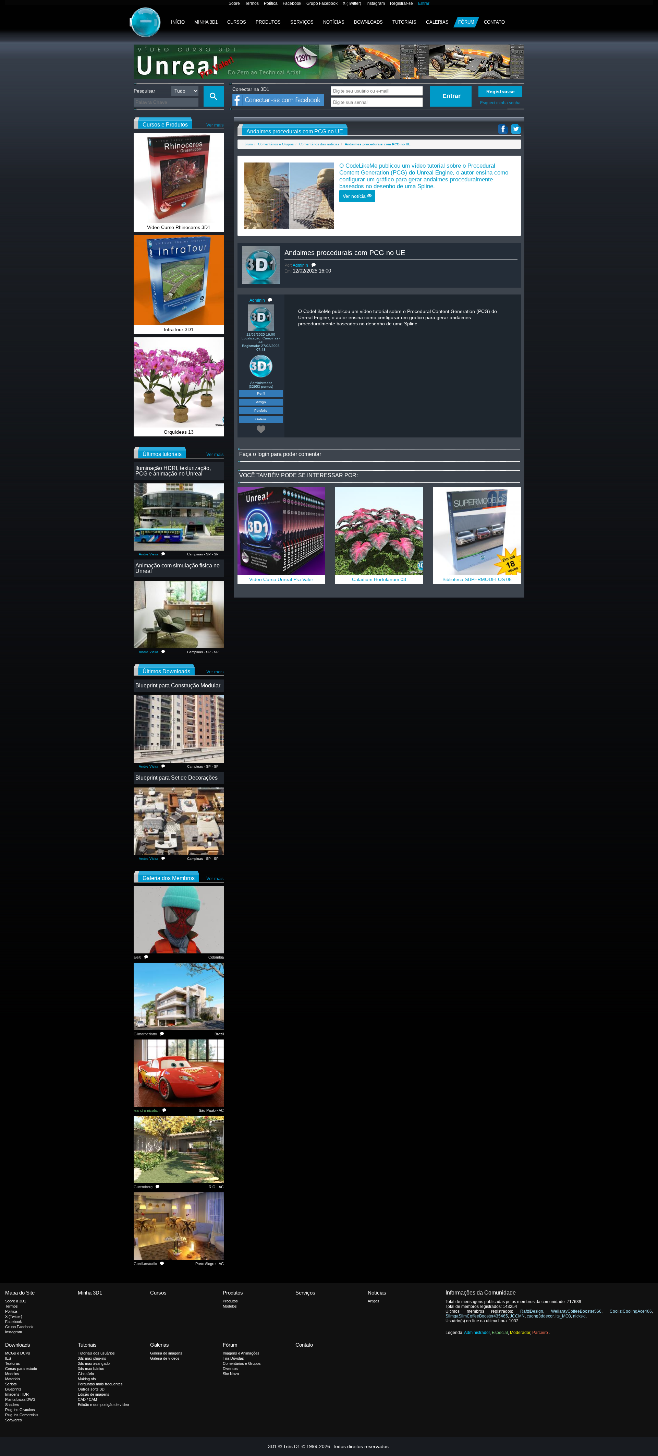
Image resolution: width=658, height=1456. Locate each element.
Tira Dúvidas (233, 1358)
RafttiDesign (531, 1311)
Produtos (268, 22)
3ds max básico (91, 1369)
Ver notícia (355, 196)
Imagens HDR (17, 1394)
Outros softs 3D (91, 1389)
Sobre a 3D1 (15, 1301)
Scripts (11, 1384)
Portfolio (260, 410)
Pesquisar (144, 91)
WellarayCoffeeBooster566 (576, 1311)
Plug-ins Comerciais (21, 1415)
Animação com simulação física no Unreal (177, 568)
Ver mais (215, 125)
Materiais (12, 1379)
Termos (252, 3)
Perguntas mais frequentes (100, 1384)
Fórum (466, 22)
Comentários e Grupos (276, 144)
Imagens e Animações (241, 1353)
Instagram (375, 3)
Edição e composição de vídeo (103, 1405)
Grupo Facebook (322, 3)
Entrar (423, 3)
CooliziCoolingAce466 (631, 1311)
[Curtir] (261, 429)
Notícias (333, 22)
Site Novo (231, 1374)
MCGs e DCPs (17, 1353)
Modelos (230, 1306)
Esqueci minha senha (500, 102)
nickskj (579, 1316)
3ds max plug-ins (92, 1358)
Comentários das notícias (319, 144)
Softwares (13, 1420)
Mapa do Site (20, 1293)
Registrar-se (401, 3)
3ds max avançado (94, 1363)
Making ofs (87, 1379)
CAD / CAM (87, 1399)
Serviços (302, 22)
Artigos (373, 1301)
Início (178, 22)
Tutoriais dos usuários (96, 1353)
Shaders (12, 1405)
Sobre (234, 3)
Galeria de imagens (166, 1353)
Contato (494, 22)
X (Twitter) (352, 3)
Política (271, 3)
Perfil (261, 393)
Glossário (86, 1374)
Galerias (437, 22)
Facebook (292, 3)
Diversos (230, 1369)
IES (8, 1358)
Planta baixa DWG (20, 1399)
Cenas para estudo (21, 1369)
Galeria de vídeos (165, 1358)
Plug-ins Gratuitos (20, 1410)
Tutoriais (404, 22)
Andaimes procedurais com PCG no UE (344, 252)
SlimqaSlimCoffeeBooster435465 (477, 1316)
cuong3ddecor (540, 1316)
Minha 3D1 (206, 22)
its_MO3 (563, 1316)
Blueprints (13, 1389)
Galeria (261, 419)
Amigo (261, 402)
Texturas (12, 1363)
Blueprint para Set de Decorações (176, 778)
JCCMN (517, 1316)
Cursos (236, 22)
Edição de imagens (93, 1394)
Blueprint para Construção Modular (177, 685)
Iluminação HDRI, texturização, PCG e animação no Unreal (173, 471)
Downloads (368, 22)
